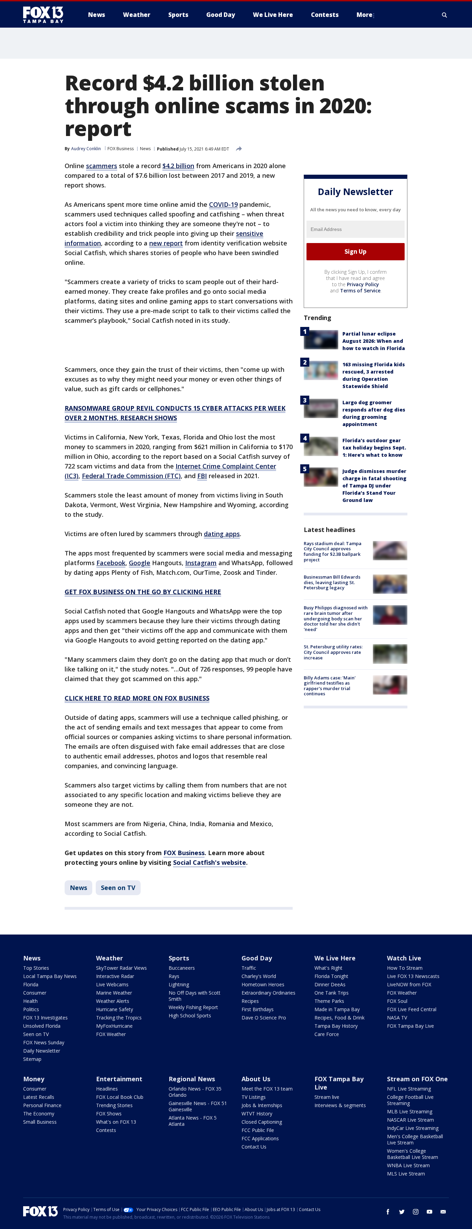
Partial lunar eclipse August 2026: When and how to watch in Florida (373, 340)
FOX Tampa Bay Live (410, 1026)
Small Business (40, 1122)
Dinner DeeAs (330, 984)
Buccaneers (182, 968)
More (364, 15)
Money (33, 1079)
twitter (401, 1211)
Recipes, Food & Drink (339, 1017)
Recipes (250, 1001)
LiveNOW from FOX (409, 984)
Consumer (34, 992)
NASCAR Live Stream (410, 1119)
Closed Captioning (262, 1122)
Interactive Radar (115, 976)
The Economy (38, 1113)
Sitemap (32, 1059)
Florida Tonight (331, 976)
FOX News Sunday (43, 1042)
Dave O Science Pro (264, 1017)
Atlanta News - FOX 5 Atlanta (193, 1120)
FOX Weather (111, 1034)
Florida (30, 984)
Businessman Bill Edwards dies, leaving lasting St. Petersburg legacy (332, 582)
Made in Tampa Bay (337, 1009)
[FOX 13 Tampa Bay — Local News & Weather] (46, 15)
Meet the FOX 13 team (267, 1088)
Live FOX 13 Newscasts (413, 976)
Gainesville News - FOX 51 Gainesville (198, 1106)
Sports (179, 958)
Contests (106, 1130)
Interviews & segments (340, 1105)
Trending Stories (114, 1105)
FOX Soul (397, 1001)
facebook (388, 1211)
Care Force (326, 1034)
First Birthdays (258, 1009)
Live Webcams (112, 984)
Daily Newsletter (41, 1050)
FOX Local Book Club (119, 1097)
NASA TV (397, 1017)
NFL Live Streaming (409, 1088)
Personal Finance (42, 1105)
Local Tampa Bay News (50, 976)
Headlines (107, 1088)
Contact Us (254, 1146)
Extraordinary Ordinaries (268, 992)
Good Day (257, 958)
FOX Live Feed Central (411, 1009)
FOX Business (120, 149)
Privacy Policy (363, 284)
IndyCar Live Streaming (412, 1128)
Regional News (192, 1079)
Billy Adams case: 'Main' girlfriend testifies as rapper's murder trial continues (330, 686)
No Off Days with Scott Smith (194, 995)
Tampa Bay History (336, 1026)
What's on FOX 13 (116, 1122)
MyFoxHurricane (114, 1026)
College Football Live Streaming (410, 1100)
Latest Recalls (38, 1097)
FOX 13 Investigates (45, 1017)
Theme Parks (329, 1001)
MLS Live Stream (406, 1173)
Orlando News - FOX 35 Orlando (195, 1091)
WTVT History (257, 1113)
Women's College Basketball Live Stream (412, 1154)
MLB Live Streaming (409, 1111)
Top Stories (36, 968)
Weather (109, 958)
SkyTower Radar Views (121, 968)
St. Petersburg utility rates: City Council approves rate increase (333, 651)
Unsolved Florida (41, 1026)
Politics (31, 1009)
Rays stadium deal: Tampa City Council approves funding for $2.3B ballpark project (332, 551)
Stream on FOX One (417, 1079)
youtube (429, 1211)
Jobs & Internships (262, 1105)
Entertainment (119, 1079)
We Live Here (335, 958)
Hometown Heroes (263, 984)
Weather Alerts (112, 1001)
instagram (415, 1211)
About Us (256, 1079)
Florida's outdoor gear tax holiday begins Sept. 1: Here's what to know (374, 447)
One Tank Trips (331, 992)
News (145, 149)
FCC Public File (258, 1130)
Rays (174, 976)
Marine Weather (114, 992)
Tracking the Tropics (119, 1017)
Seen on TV (118, 887)
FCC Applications (260, 1138)
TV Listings (254, 1097)
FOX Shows (109, 1113)
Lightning (179, 984)
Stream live (326, 1097)
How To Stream (405, 968)
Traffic (249, 968)
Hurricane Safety (114, 1009)
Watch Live (404, 958)
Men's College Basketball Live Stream (415, 1139)
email (443, 1211)
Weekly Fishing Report (193, 1007)
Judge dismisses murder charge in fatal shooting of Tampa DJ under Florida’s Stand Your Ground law (374, 485)
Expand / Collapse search (445, 15)
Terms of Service (360, 290)
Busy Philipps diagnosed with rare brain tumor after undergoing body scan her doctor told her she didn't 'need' (336, 618)
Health (30, 1001)
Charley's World (259, 976)
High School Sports (190, 1015)
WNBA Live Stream (408, 1165)
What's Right (328, 968)
